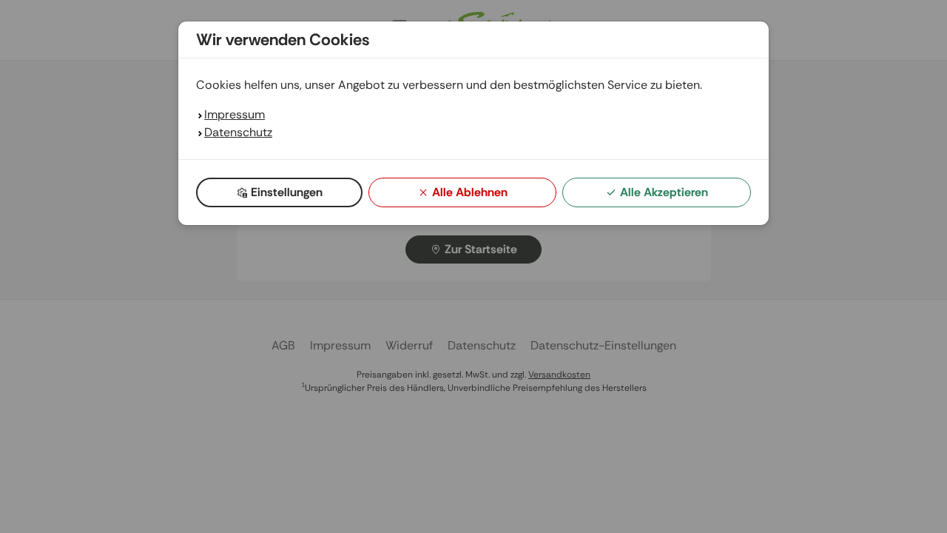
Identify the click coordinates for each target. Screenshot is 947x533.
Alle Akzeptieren (664, 192)
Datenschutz (238, 132)
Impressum (234, 114)
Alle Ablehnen (470, 192)
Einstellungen (287, 192)
